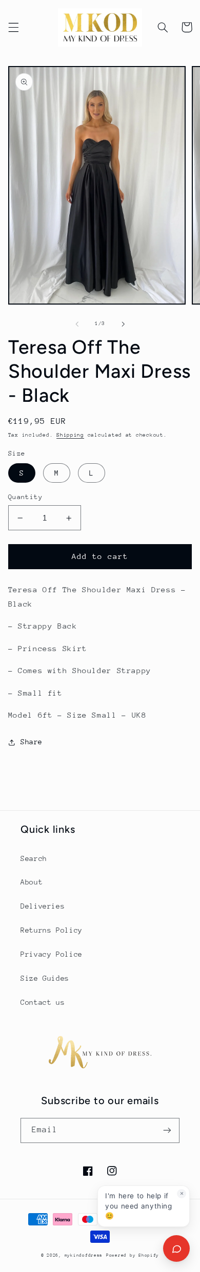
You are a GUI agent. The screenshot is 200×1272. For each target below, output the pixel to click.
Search (34, 858)
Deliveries (43, 906)
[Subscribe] (167, 1130)
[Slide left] (77, 324)
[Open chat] (176, 1248)
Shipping (70, 435)
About (32, 882)
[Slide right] (123, 324)
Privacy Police (52, 954)
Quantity (25, 497)
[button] (13, 27)
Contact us (43, 1002)
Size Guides (45, 978)
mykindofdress (84, 1255)
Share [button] (32, 742)
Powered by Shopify (132, 1255)
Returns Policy (52, 930)
